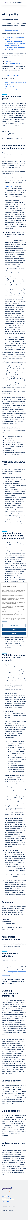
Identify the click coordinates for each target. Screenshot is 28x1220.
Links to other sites (10, 87)
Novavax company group (11, 30)
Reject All (14, 629)
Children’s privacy (10, 84)
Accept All (14, 633)
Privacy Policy (5, 1196)
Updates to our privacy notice (13, 89)
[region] (14, 610)
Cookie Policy (8, 186)
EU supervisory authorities (12, 75)
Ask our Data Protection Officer (13, 63)
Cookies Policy (6, 1201)
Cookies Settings (14, 625)
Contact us (8, 61)
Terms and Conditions (8, 1199)
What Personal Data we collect (13, 41)
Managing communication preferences (15, 82)
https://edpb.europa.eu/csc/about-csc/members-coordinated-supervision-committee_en (14, 973)
